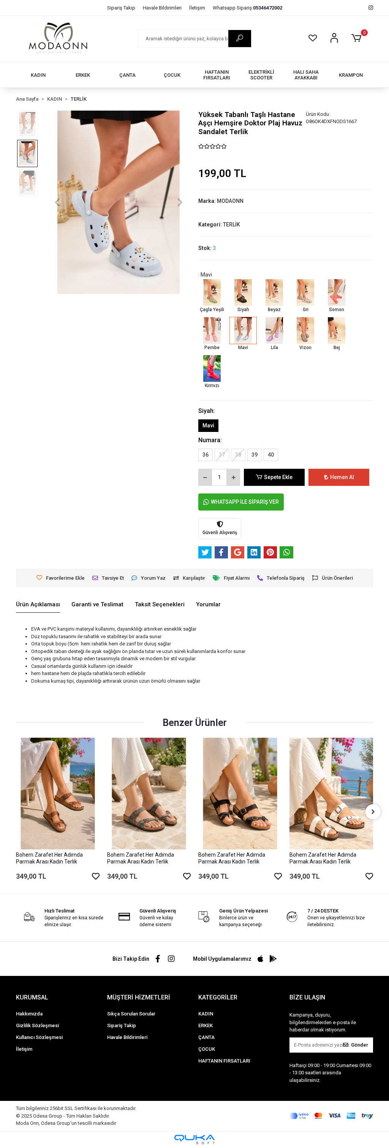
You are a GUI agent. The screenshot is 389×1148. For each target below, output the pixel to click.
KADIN (205, 1014)
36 (205, 455)
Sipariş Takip (121, 8)
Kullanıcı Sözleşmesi (39, 1037)
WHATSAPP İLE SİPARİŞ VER (245, 502)
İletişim (197, 8)
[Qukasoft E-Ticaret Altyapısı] (194, 1139)
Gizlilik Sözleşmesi (37, 1025)
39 (254, 455)
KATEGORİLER (217, 997)
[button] (357, 38)
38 (238, 455)
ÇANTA (206, 1037)
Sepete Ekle (278, 477)
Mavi (208, 425)
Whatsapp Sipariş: (247, 8)
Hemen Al (342, 477)
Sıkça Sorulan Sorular (131, 1014)
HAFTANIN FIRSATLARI (224, 1061)
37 (222, 455)
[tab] (38, 604)
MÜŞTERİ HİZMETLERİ (138, 997)
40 (271, 455)
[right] (373, 811)
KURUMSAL (32, 997)
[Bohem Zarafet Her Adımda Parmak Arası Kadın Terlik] (58, 793)
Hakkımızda (29, 1014)
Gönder (359, 1045)
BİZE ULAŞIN (307, 997)
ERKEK (205, 1025)
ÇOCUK (206, 1049)
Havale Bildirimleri (162, 8)
